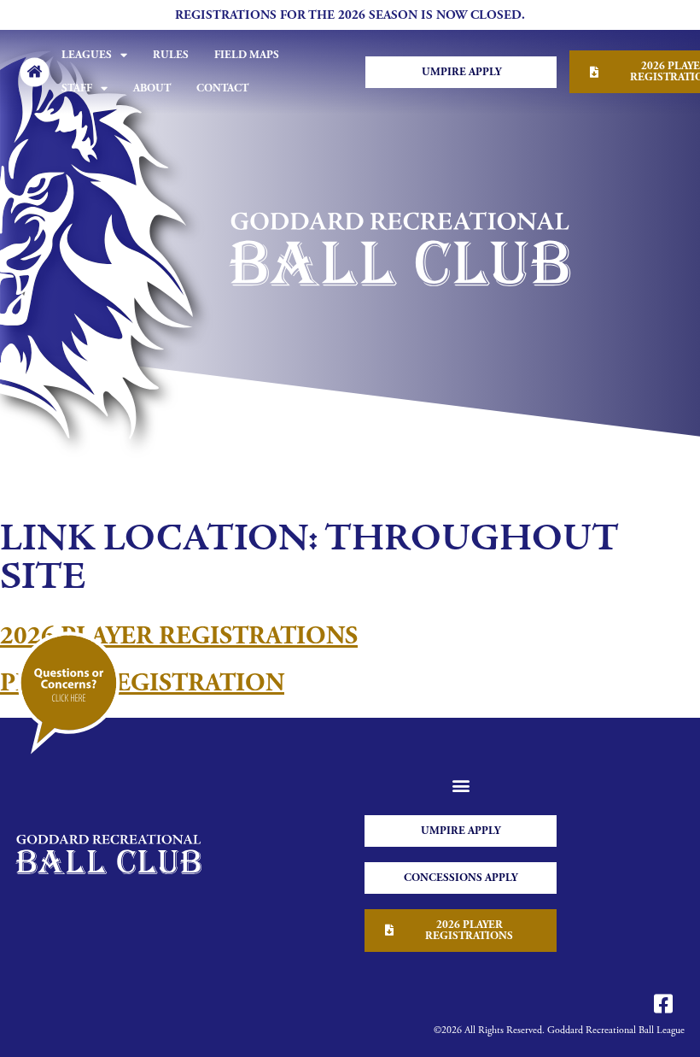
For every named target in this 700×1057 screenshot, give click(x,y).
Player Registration (142, 683)
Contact (222, 88)
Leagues (86, 55)
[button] (460, 786)
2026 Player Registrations (179, 636)
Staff (76, 88)
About (152, 88)
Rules (171, 55)
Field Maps (246, 55)
